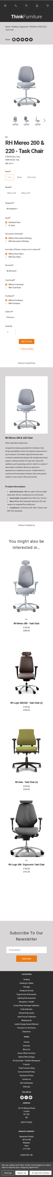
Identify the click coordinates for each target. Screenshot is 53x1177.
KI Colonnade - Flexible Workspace (26, 1061)
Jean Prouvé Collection (26, 1017)
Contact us (26, 1079)
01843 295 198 (26, 1155)
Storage (26, 987)
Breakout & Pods (26, 991)
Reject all (21, 1172)
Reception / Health (26, 1002)
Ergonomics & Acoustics (26, 994)
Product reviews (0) (26, 525)
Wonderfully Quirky (26, 1013)
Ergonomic (24, 27)
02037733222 (26, 1122)
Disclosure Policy (26, 1075)
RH (6, 137)
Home (7, 27)
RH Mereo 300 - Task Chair (26, 623)
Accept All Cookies (40, 1172)
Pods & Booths (26, 1009)
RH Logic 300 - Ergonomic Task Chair (26, 864)
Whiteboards (26, 1020)
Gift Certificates (26, 1083)
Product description (26, 363)
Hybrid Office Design (26, 1057)
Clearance (26, 1032)
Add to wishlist (27, 349)
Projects (26, 1064)
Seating (15, 27)
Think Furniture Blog (26, 1068)
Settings (8, 1172)
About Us (26, 1049)
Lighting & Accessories (26, 998)
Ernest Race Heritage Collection (26, 1005)
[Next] (45, 121)
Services (26, 1046)
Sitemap (26, 1087)
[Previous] (8, 121)
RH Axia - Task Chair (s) (26, 782)
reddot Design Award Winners (27, 1024)
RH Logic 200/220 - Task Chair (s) (26, 702)
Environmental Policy (26, 1072)
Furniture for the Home (26, 1028)
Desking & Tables (26, 983)
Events (26, 1042)
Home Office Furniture (26, 1053)
